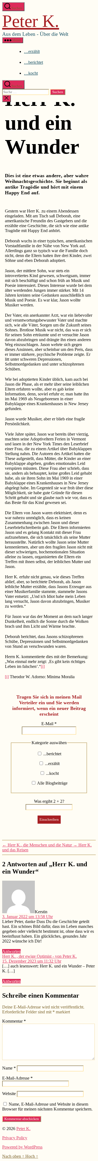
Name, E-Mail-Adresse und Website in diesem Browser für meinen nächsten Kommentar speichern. (47, 1106)
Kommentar (14, 1021)
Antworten (11, 951)
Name (9, 1068)
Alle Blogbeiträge (52, 783)
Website (9, 1093)
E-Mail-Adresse (17, 1078)
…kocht (31, 73)
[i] (43, 666)
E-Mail (49, 723)
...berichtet (51, 753)
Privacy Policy (14, 1137)
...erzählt (52, 763)
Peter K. (30, 21)
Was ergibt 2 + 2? (49, 801)
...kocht (52, 773)
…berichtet (33, 62)
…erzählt (32, 51)
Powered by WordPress (22, 1147)
